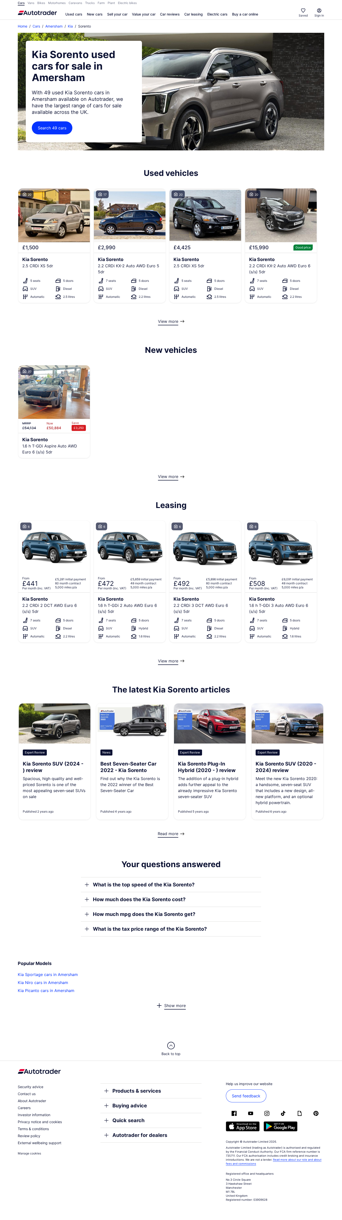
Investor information (34, 1115)
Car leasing (193, 14)
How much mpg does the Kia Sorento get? (144, 914)
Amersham (54, 26)
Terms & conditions (33, 1129)
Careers (24, 1108)
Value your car (143, 14)
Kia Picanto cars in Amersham (46, 990)
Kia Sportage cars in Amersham (48, 974)
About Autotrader (32, 1101)
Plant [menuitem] (111, 3)
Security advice (30, 1087)
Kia (70, 26)
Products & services (136, 1091)
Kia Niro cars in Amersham (43, 982)
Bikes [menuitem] (41, 3)
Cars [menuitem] (21, 3)
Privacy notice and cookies (40, 1122)
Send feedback (246, 1095)
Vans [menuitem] (31, 3)
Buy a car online (245, 14)
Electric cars (217, 14)
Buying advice (129, 1106)
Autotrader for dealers (139, 1135)
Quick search (128, 1120)
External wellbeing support (39, 1143)
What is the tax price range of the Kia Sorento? (150, 929)
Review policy (29, 1136)
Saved (303, 15)
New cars (95, 14)
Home (22, 26)
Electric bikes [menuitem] (127, 3)
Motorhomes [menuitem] (57, 3)
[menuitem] (73, 15)
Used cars (73, 14)
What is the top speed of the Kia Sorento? (144, 885)
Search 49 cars (52, 127)
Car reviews (170, 14)
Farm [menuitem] (101, 3)
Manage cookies (29, 1153)
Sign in (319, 15)
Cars (36, 26)
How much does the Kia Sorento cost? (139, 899)
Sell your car (117, 14)
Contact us (27, 1094)
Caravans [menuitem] (75, 3)
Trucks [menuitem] (90, 3)
